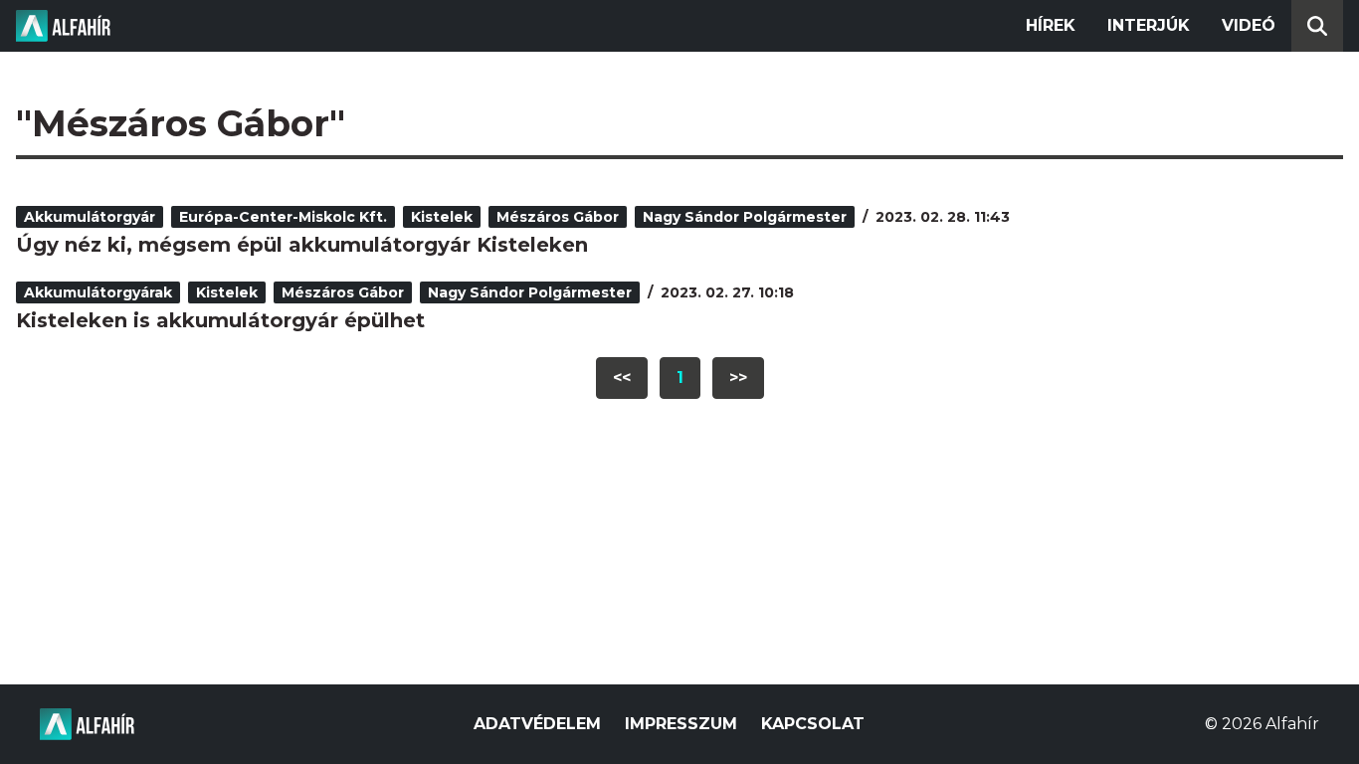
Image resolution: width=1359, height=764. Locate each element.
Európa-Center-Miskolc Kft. (283, 217)
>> (738, 377)
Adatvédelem (537, 723)
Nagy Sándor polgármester (745, 217)
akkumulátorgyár (89, 217)
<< (622, 377)
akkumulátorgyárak (98, 292)
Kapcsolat (813, 723)
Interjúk (1148, 25)
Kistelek (442, 217)
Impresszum (681, 723)
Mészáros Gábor (557, 217)
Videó (1248, 25)
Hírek (1050, 25)
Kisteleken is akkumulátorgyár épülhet (220, 320)
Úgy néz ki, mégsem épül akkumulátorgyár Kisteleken (302, 245)
